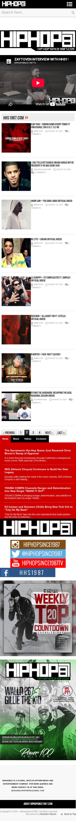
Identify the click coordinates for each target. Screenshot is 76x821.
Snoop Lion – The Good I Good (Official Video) (51, 201)
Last (61, 433)
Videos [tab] (27, 439)
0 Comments (40, 172)
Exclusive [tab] (41, 439)
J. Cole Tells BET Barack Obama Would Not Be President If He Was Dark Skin (52, 164)
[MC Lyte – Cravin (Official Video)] (16, 253)
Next (48, 433)
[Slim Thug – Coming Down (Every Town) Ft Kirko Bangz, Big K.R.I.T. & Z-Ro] (16, 138)
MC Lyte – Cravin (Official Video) (46, 239)
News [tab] (5, 439)
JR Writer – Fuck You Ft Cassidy (46, 354)
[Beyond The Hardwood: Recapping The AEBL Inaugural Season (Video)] (16, 406)
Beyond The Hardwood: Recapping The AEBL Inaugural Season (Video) (51, 394)
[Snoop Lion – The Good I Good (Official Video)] (16, 214)
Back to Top (70, 814)
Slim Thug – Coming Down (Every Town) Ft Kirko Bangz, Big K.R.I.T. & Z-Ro (50, 126)
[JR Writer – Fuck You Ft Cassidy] (16, 368)
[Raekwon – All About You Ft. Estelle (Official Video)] (16, 330)
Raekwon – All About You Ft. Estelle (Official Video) (48, 317)
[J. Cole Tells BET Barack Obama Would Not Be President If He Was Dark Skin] (16, 176)
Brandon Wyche (48, 814)
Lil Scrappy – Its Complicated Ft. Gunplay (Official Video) (50, 279)
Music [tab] (16, 439)
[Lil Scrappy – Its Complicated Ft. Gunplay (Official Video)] (16, 291)
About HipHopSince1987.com (38, 804)
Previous (9, 433)
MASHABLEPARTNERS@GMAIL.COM (27, 791)
